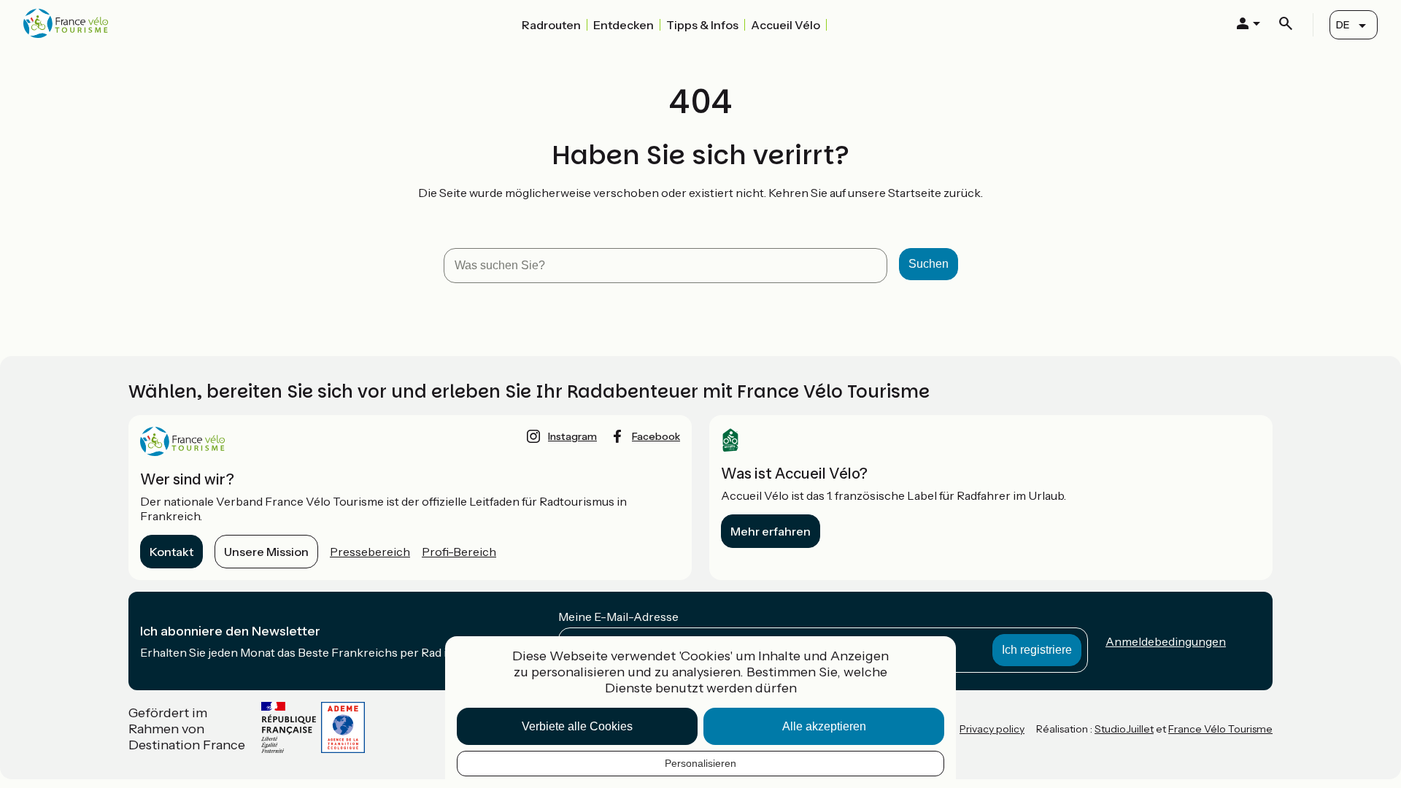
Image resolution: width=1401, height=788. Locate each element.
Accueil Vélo (785, 25)
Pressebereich (370, 551)
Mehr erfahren (770, 531)
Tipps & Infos (702, 25)
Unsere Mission (266, 551)
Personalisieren (700, 763)
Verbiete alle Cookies (577, 726)
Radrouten (551, 25)
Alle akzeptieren (824, 726)
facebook (656, 436)
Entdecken (623, 25)
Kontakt (171, 551)
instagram (572, 436)
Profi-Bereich (459, 551)
